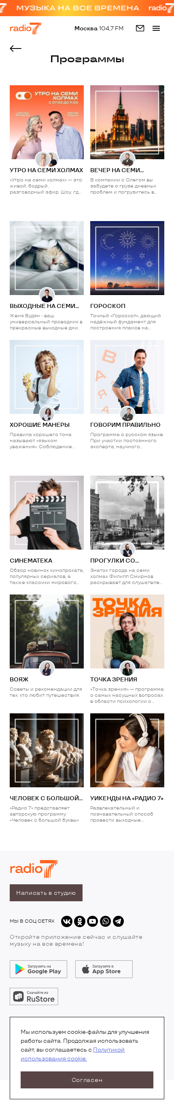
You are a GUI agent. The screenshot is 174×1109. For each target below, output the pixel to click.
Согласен (87, 1080)
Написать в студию (46, 893)
